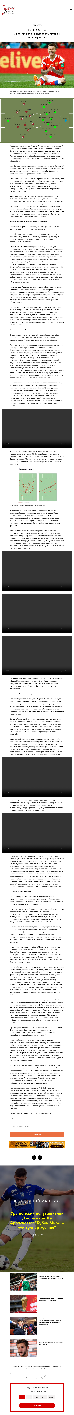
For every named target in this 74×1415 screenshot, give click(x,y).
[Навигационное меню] (71, 10)
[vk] (40, 1157)
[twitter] (34, 1157)
